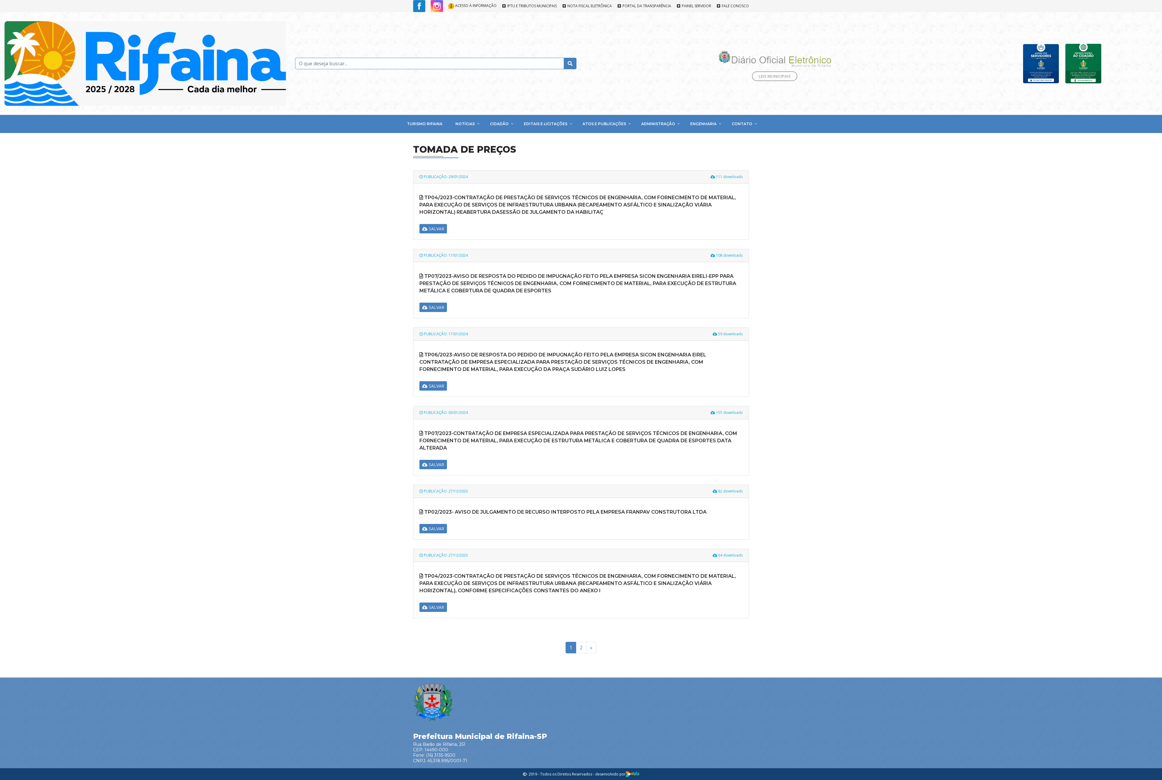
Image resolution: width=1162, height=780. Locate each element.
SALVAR (436, 229)
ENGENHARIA (703, 124)
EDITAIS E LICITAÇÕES (545, 124)
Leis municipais (775, 76)
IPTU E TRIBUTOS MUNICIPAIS (531, 6)
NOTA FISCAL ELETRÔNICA (589, 6)
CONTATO (742, 124)
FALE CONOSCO (735, 6)
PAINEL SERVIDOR (696, 6)
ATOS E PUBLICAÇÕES (604, 124)
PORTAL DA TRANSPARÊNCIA (646, 6)
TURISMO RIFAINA (424, 124)
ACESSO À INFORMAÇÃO (475, 5)
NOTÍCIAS (465, 124)
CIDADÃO (499, 124)
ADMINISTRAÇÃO (658, 124)
